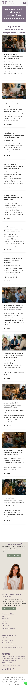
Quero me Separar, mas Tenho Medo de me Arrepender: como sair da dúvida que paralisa (13, 308)
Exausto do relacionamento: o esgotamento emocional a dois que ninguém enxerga (13, 355)
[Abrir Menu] (24, 3)
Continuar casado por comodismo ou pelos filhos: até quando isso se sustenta (13, 166)
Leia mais (7, 77)
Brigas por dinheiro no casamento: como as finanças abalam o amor (13, 198)
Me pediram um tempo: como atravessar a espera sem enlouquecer (13, 260)
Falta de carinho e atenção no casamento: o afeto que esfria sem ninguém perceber (13, 452)
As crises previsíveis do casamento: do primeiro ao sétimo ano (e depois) (12, 405)
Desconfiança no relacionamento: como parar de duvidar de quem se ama (14, 135)
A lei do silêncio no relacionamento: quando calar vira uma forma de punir (13, 229)
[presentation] (14, 43)
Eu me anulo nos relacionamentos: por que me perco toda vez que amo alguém (14, 500)
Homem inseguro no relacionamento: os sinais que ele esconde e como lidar (13, 56)
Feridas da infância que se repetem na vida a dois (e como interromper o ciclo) (14, 104)
